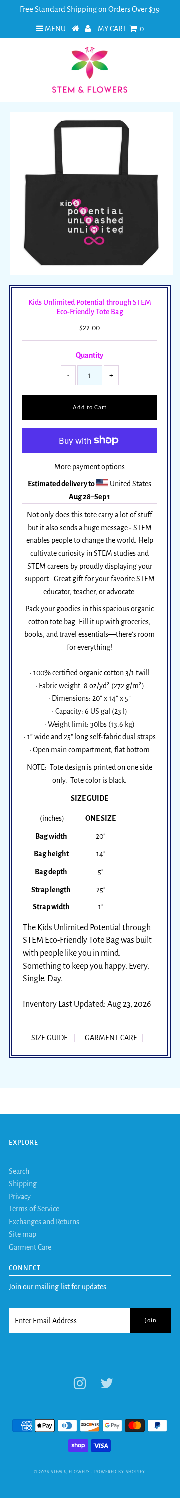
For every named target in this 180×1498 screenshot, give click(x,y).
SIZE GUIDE (50, 1038)
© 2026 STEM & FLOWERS (62, 1472)
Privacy (20, 1196)
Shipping (23, 1184)
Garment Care (30, 1247)
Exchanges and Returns (44, 1222)
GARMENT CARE (111, 1038)
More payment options (89, 467)
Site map (22, 1234)
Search (19, 1171)
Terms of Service (34, 1209)
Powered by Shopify (120, 1472)
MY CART (121, 29)
